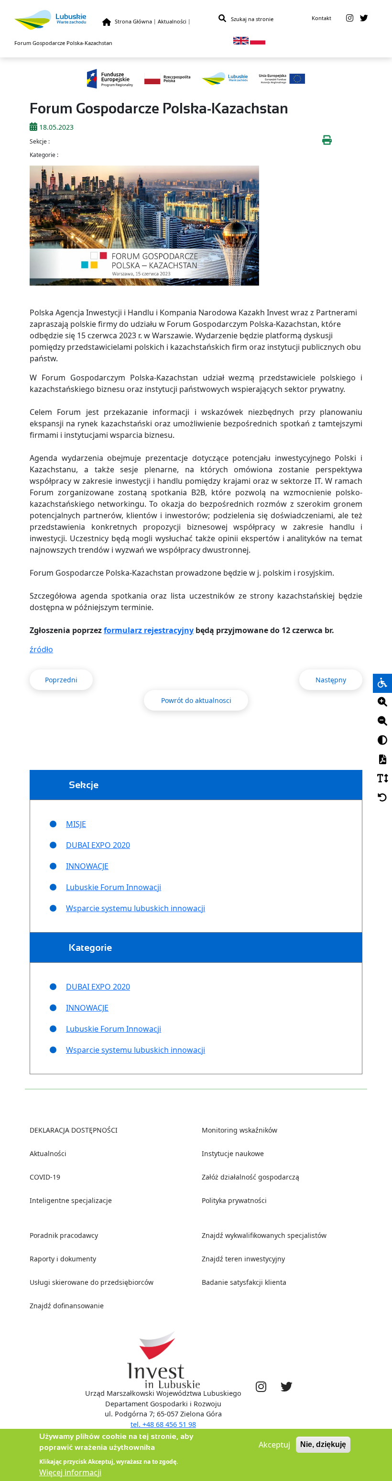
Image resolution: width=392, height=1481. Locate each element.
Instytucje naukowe (233, 1153)
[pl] (257, 39)
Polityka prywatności (234, 1200)
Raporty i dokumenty (63, 1258)
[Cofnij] (382, 798)
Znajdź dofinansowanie (67, 1305)
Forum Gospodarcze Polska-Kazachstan (63, 42)
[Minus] (382, 721)
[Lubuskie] (58, 20)
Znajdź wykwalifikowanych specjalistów (264, 1235)
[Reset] (382, 798)
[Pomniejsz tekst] (382, 721)
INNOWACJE (87, 866)
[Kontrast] (382, 740)
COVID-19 (45, 1176)
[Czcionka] (382, 779)
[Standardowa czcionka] (382, 779)
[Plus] (382, 702)
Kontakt (321, 18)
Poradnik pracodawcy (64, 1235)
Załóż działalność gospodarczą (250, 1176)
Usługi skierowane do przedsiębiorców (91, 1282)
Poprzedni (61, 679)
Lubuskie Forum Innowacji (113, 887)
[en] (241, 39)
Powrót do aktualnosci (196, 700)
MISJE (76, 824)
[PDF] (382, 759)
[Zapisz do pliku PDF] (382, 759)
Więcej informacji (70, 1472)
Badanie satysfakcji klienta (244, 1282)
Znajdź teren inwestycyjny (243, 1258)
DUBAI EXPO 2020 (98, 845)
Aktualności (172, 21)
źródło (41, 649)
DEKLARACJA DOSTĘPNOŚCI (74, 1130)
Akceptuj (274, 1444)
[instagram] (349, 18)
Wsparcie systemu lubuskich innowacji (135, 908)
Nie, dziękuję (323, 1444)
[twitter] (364, 18)
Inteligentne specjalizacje (71, 1200)
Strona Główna (133, 21)
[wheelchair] (382, 683)
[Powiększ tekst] (382, 702)
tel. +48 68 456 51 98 (163, 1424)
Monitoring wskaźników (239, 1130)
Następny (331, 679)
